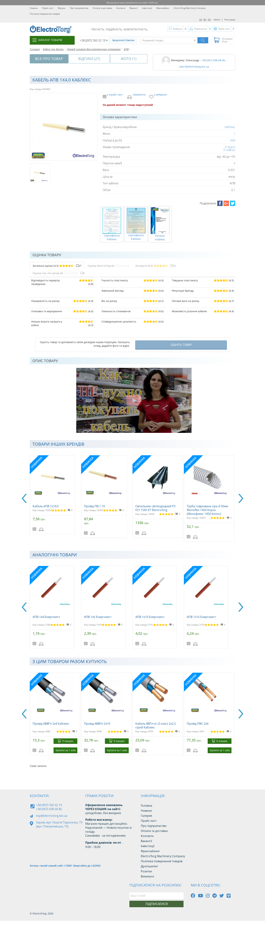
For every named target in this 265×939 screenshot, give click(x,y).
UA (200, 19)
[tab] (57, 266)
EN (209, 19)
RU (205, 19)
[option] (55, 494)
